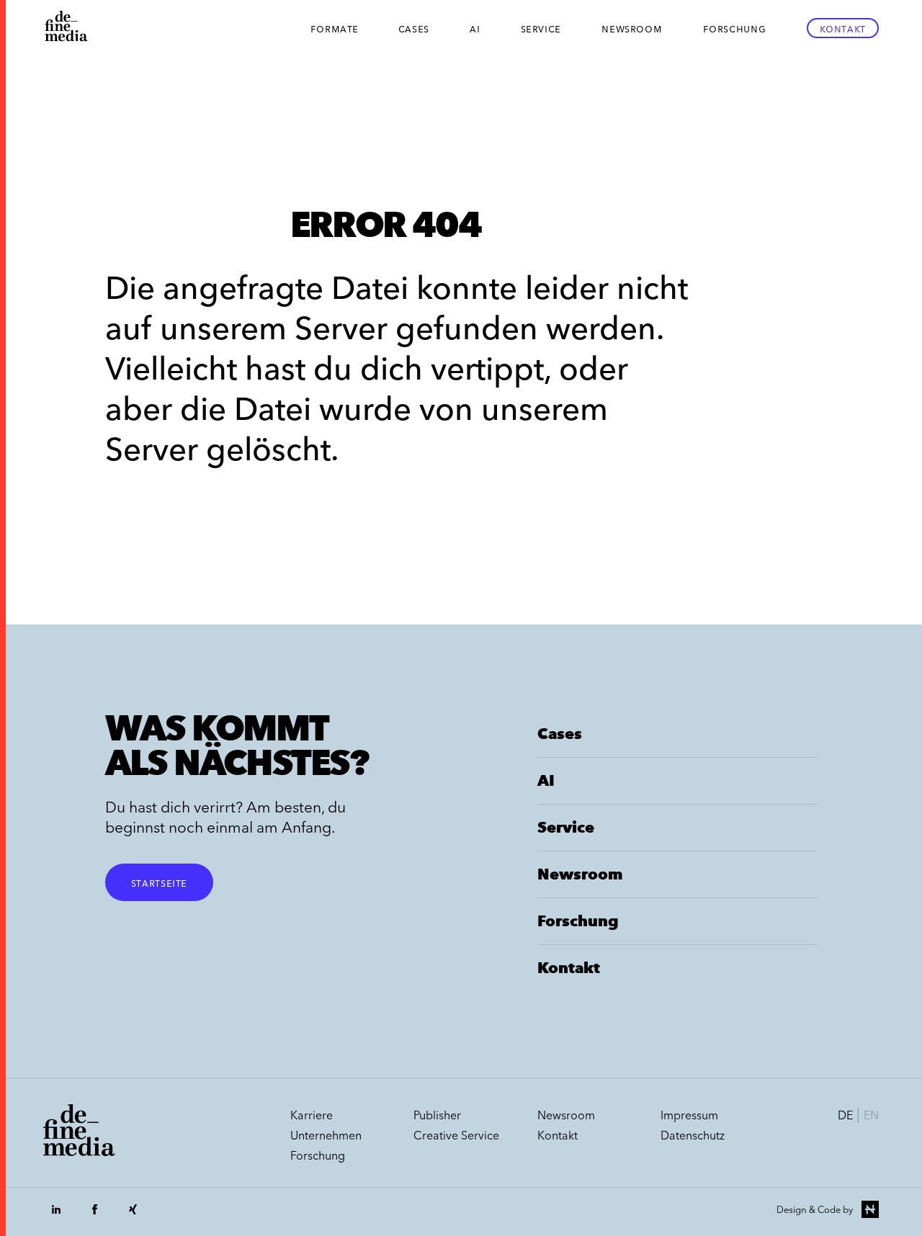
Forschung (734, 28)
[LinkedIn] (56, 1216)
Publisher (437, 1115)
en (871, 1115)
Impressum (689, 1115)
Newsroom (631, 28)
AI (475, 28)
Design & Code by (814, 1209)
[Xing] (133, 1216)
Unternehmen (326, 1135)
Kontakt (843, 28)
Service (541, 28)
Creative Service (456, 1135)
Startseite (159, 882)
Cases (413, 28)
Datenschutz (693, 1135)
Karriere (311, 1115)
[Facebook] (94, 1216)
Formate (334, 28)
